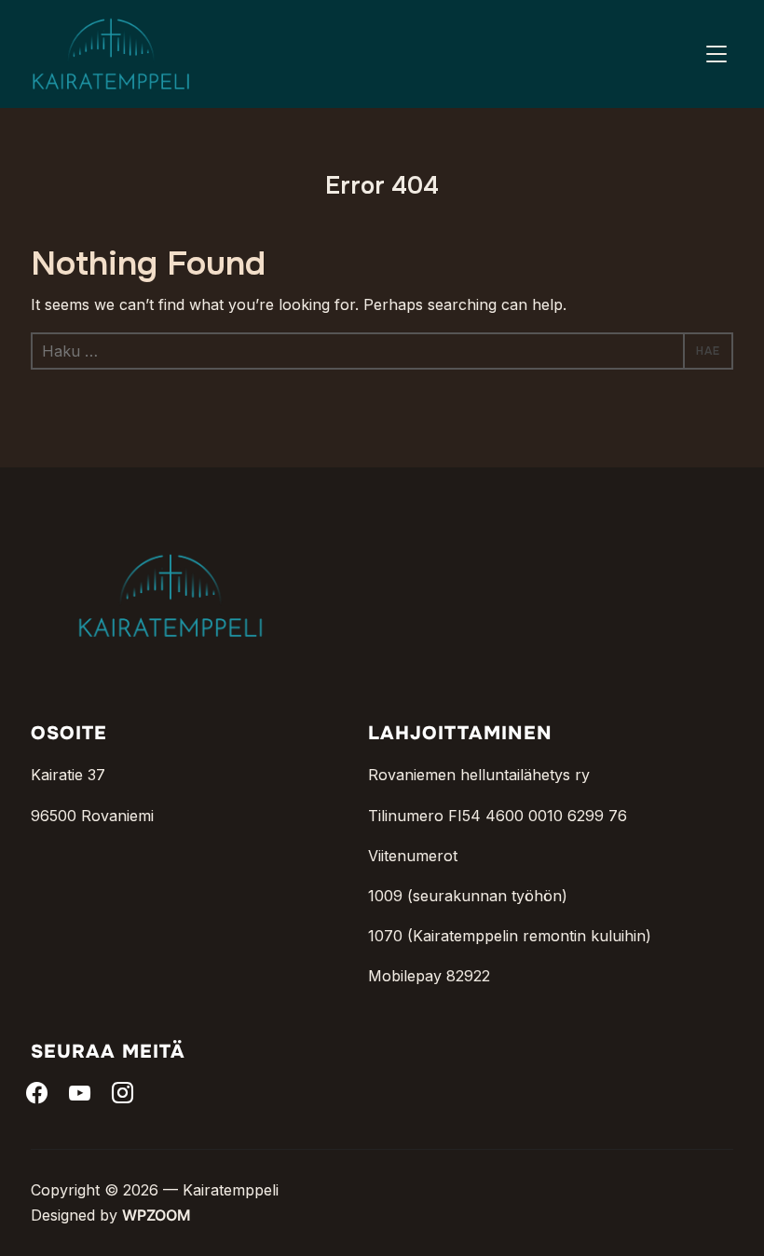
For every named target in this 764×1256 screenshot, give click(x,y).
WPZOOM (156, 1215)
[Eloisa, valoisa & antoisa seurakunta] (170, 524)
